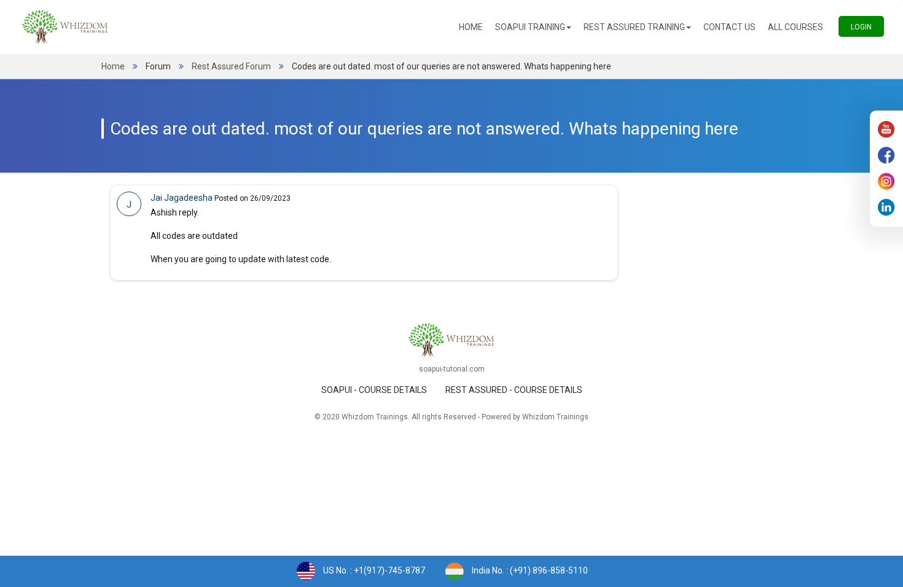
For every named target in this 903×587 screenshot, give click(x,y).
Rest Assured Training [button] (634, 27)
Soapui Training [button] (530, 27)
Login (867, 26)
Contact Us (732, 26)
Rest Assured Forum (231, 66)
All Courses (798, 26)
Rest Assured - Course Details (513, 390)
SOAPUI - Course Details (374, 390)
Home (474, 26)
